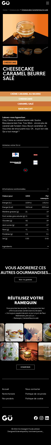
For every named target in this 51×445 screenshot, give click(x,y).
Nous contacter (33, 389)
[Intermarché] (15, 162)
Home (5, 10)
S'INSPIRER (25, 367)
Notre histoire (8, 394)
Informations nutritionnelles (14, 189)
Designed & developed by (26, 431)
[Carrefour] (15, 155)
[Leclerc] (35, 162)
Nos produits (8, 398)
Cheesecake (14, 10)
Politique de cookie (34, 398)
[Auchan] (35, 155)
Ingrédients (7, 247)
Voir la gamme (25, 280)
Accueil (5, 389)
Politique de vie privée (36, 394)
